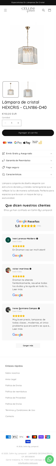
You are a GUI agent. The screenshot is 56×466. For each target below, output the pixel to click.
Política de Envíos (13, 385)
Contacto (9, 416)
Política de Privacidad (15, 397)
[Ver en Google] (8, 240)
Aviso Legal (10, 379)
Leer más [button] (18, 289)
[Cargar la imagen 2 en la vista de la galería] (28, 90)
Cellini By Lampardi (30, 446)
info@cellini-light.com (28, 463)
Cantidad (6, 117)
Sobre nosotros (12, 373)
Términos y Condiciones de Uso (20, 410)
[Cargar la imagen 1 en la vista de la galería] (11, 90)
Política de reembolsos (16, 391)
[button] (5, 10)
